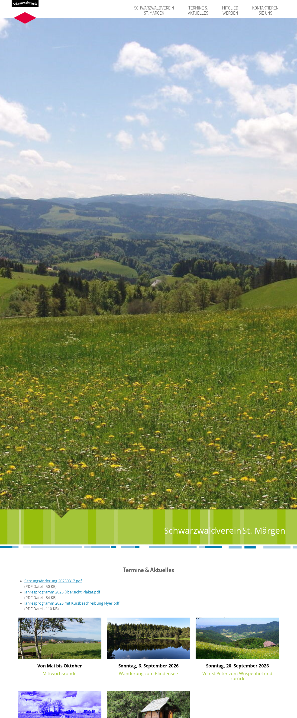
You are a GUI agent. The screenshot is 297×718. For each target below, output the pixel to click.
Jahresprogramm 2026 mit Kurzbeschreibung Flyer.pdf (71, 603)
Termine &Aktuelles (198, 10)
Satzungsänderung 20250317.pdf (53, 580)
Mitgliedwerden (230, 10)
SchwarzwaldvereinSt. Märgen (154, 10)
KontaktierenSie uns (265, 10)
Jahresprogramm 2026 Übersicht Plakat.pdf (62, 592)
